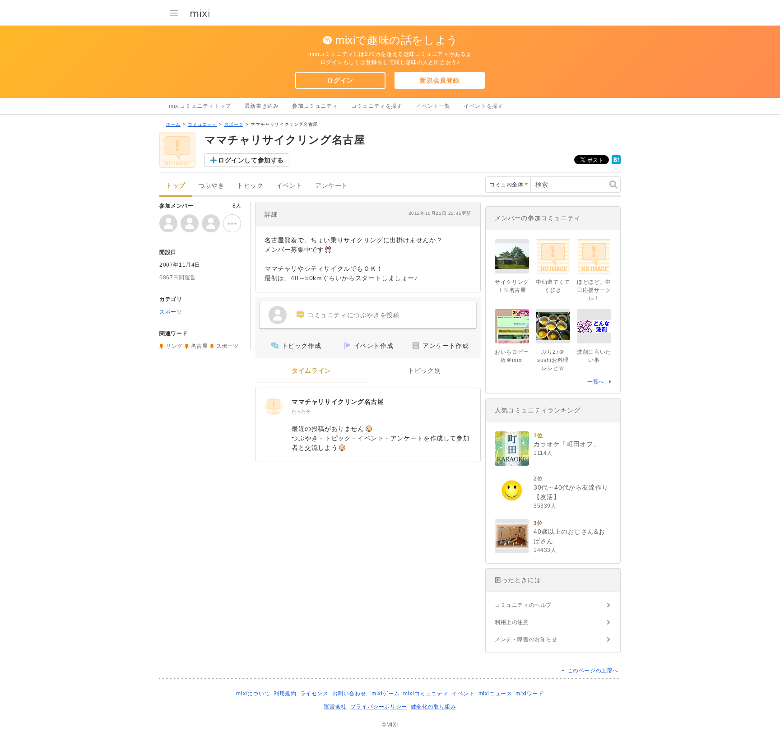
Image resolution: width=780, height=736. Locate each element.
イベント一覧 (433, 106)
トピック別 (424, 370)
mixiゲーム (385, 693)
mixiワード (529, 693)
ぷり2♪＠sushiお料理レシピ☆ (553, 360)
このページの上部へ (592, 670)
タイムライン (311, 370)
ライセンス (314, 693)
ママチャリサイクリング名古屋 (338, 401)
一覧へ (595, 382)
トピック (250, 185)
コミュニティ (202, 124)
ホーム (173, 124)
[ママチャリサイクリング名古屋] (274, 406)
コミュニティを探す (376, 106)
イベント (289, 185)
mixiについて (253, 693)
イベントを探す (483, 106)
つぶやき (211, 185)
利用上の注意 (512, 622)
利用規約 (285, 693)
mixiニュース (495, 693)
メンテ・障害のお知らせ (526, 639)
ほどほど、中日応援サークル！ (594, 290)
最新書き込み (262, 106)
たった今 (301, 411)
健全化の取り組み (433, 707)
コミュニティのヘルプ (523, 605)
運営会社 (335, 707)
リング (174, 346)
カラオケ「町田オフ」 (566, 444)
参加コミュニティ (315, 106)
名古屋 (199, 346)
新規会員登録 (440, 80)
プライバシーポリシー (378, 707)
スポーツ (233, 124)
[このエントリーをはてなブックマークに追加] (616, 162)
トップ (176, 185)
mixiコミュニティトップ (200, 106)
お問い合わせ (349, 693)
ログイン (340, 80)
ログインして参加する (251, 160)
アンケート (331, 185)
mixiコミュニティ (425, 693)
